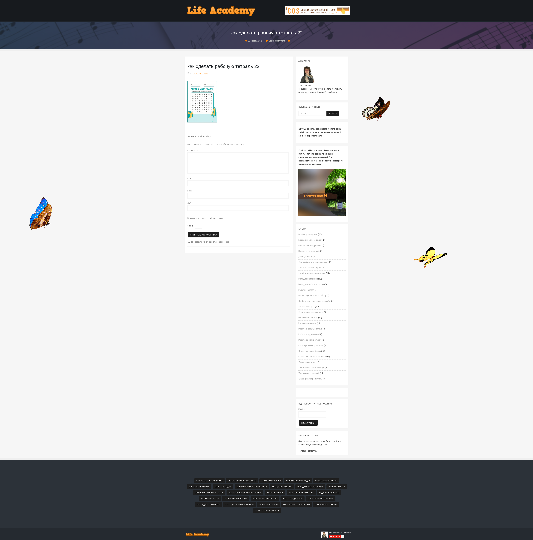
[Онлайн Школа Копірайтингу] (317, 13)
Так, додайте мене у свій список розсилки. (210, 242)
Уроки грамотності (307, 362)
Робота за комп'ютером (309, 340)
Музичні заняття (306, 290)
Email (189, 191)
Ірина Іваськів (200, 73)
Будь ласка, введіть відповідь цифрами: (205, 218)
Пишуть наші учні (306, 306)
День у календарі (306, 256)
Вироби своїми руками (309, 245)
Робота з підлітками (308, 334)
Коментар (192, 150)
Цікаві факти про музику (310, 379)
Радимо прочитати (307, 323)
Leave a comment (277, 41)
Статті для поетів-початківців (312, 356)
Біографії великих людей (310, 240)
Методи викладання (308, 279)
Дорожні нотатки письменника (313, 262)
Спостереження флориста (310, 345)
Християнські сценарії (308, 373)
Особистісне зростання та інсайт (314, 301)
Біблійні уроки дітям (307, 234)
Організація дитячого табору (312, 295)
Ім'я (189, 178)
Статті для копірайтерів (309, 351)
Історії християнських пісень (311, 273)
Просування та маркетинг (310, 312)
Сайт (189, 203)
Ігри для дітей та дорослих (311, 267)
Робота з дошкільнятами (310, 329)
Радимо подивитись (308, 317)
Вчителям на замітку (308, 251)
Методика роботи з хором (311, 284)
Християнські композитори (311, 367)
